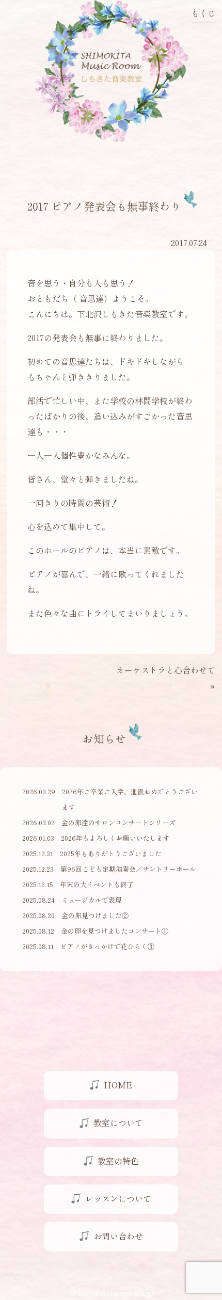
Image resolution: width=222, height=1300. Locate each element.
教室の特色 (118, 1160)
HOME (118, 1085)
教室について (118, 1122)
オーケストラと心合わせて (165, 670)
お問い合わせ (118, 1236)
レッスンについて (118, 1198)
